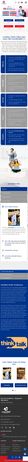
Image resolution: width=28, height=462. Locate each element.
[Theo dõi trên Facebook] (2, 427)
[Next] (26, 379)
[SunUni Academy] (5, 2)
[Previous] (2, 379)
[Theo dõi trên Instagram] (6, 427)
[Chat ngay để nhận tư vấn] (25, 454)
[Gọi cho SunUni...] (25, 449)
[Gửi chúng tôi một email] (10, 427)
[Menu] (25, 2)
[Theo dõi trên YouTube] (13, 427)
